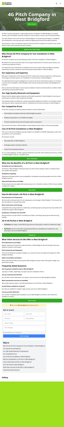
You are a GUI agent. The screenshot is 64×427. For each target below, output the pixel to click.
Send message (24, 336)
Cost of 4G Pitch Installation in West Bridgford (16, 356)
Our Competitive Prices (10, 354)
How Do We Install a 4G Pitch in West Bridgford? (17, 362)
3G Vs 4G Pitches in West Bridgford (13, 364)
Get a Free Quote (32, 159)
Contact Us (32, 235)
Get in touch (32, 24)
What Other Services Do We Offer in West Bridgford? (18, 367)
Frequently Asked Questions (11, 370)
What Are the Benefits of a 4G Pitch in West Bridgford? (19, 359)
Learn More (32, 190)
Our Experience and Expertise (12, 348)
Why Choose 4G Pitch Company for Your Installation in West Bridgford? (24, 346)
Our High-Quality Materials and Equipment (15, 351)
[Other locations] (56, 3)
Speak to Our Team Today (32, 49)
